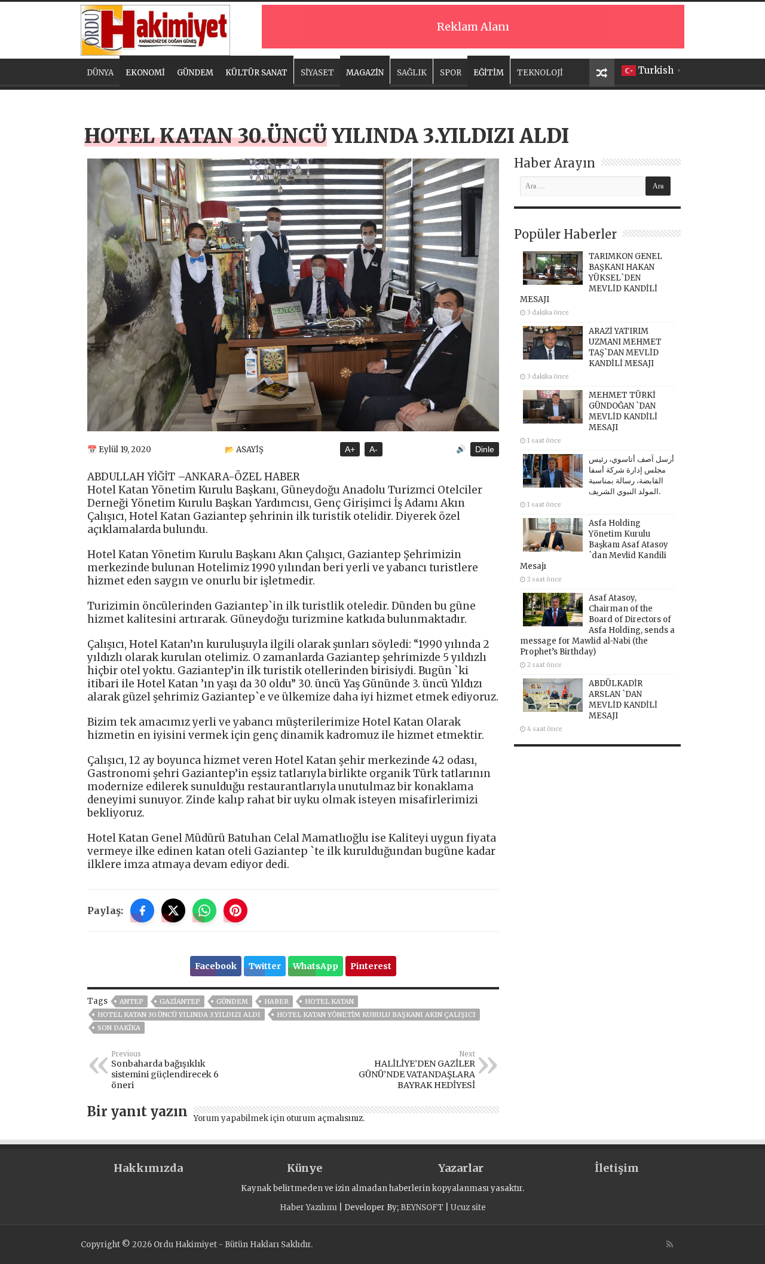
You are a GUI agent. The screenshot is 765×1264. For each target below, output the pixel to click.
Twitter (265, 966)
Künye (304, 1168)
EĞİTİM (488, 73)
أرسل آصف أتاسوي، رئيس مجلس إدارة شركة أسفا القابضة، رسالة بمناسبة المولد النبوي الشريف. (631, 475)
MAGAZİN (365, 73)
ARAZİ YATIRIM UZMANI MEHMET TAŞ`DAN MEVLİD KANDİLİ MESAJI (625, 347)
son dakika (118, 1028)
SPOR (450, 73)
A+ (350, 449)
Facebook (216, 966)
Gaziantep (180, 1001)
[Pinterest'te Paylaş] (235, 910)
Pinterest (370, 966)
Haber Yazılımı (308, 1207)
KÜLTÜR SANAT (256, 73)
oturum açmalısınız (324, 1118)
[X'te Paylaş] (173, 910)
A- (373, 449)
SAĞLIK (412, 73)
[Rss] (669, 1244)
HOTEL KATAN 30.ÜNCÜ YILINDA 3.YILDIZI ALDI (179, 1014)
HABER (276, 1001)
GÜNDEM (195, 73)
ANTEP (131, 1001)
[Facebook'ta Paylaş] (142, 910)
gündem (232, 1001)
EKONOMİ (145, 73)
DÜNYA (100, 73)
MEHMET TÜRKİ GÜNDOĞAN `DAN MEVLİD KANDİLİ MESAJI (623, 411)
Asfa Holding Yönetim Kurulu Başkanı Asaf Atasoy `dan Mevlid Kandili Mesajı (594, 544)
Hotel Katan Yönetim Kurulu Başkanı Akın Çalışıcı (376, 1014)
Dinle (484, 449)
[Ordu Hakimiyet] (155, 28)
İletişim (617, 1168)
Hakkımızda (148, 1168)
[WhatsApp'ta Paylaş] (204, 910)
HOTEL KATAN (329, 1001)
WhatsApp (315, 966)
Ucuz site (468, 1207)
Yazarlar (461, 1168)
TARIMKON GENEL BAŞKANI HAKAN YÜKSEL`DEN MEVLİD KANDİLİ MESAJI (591, 277)
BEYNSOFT (421, 1207)
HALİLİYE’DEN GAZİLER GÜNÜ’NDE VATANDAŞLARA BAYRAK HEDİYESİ (417, 1070)
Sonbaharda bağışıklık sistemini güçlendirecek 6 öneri (165, 1070)
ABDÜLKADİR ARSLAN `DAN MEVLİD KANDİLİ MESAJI (623, 699)
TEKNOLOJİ (540, 73)
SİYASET (317, 73)
